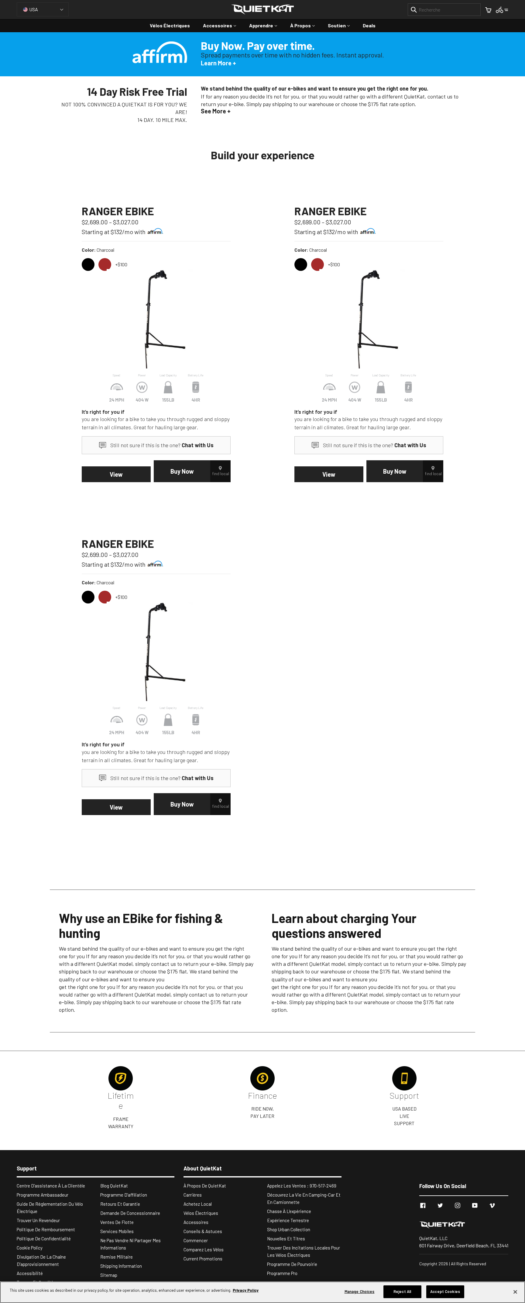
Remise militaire (116, 1257)
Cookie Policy (30, 1247)
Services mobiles (117, 1231)
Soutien (342, 25)
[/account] (502, 9)
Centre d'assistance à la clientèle (51, 1185)
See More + (216, 111)
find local (220, 473)
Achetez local (198, 1204)
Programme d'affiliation (123, 1195)
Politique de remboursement (46, 1229)
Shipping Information (121, 1266)
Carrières (193, 1195)
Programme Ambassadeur (42, 1195)
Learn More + (218, 63)
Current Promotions (203, 1258)
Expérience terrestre (288, 1220)
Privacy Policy (246, 1290)
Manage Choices (360, 1291)
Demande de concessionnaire (130, 1213)
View (116, 474)
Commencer (196, 1240)
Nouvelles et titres (286, 1238)
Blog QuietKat (114, 1185)
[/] (463, 1225)
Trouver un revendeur (38, 1220)
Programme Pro (282, 1273)
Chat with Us (198, 445)
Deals (369, 25)
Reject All (402, 1291)
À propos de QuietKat (205, 1185)
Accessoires (222, 25)
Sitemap (108, 1275)
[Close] (515, 1291)
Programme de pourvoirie (292, 1264)
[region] (262, 1292)
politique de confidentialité (44, 1238)
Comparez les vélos (204, 1249)
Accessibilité (30, 1273)
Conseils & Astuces (203, 1231)
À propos (305, 25)
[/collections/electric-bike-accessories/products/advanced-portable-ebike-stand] (156, 318)
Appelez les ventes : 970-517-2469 (301, 1185)
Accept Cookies (445, 1291)
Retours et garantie (120, 1204)
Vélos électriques (170, 25)
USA (33, 9)
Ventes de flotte (117, 1222)
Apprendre (266, 25)
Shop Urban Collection (288, 1229)
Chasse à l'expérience (289, 1211)
